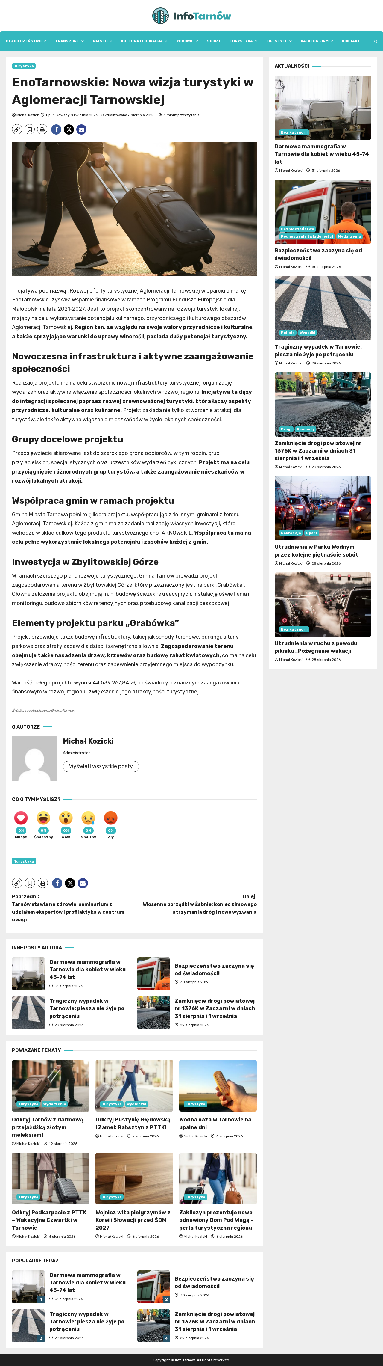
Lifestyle (276, 41)
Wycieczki (136, 1104)
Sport (214, 41)
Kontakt (351, 41)
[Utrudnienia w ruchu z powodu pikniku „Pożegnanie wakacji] (323, 604)
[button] (375, 41)
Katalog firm (315, 41)
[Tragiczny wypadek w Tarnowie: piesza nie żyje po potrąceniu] (323, 308)
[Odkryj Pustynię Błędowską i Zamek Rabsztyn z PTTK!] (134, 1086)
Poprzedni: (68, 908)
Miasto (100, 41)
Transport (67, 41)
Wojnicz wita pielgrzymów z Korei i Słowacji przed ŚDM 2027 (133, 1220)
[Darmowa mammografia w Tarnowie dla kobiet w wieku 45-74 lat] (323, 108)
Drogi (286, 429)
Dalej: (200, 904)
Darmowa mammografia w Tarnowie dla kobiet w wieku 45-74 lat (28, 973)
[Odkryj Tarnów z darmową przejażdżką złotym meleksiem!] (50, 1086)
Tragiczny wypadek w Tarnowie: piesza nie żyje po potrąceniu (28, 1012)
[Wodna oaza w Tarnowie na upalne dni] (218, 1086)
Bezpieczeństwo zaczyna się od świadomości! (153, 973)
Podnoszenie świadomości (307, 236)
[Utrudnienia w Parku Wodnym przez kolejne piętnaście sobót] (323, 508)
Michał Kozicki (28, 115)
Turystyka (241, 41)
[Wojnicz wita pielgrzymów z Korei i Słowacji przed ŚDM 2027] (134, 1178)
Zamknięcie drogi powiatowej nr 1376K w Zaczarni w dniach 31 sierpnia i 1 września (153, 1012)
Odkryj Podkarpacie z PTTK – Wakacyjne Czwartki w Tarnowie (49, 1220)
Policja (288, 333)
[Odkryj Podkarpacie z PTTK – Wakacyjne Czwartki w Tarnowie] (50, 1178)
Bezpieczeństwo (24, 41)
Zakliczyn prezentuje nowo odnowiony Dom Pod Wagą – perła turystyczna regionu (216, 1220)
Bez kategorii (294, 132)
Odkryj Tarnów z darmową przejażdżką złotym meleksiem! (47, 1127)
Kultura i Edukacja (142, 41)
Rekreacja (291, 533)
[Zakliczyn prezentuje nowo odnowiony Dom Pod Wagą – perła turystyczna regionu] (218, 1178)
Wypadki (308, 333)
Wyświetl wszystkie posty (101, 766)
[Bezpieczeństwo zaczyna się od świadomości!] (323, 212)
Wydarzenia (54, 1104)
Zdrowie (185, 41)
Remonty (306, 429)
